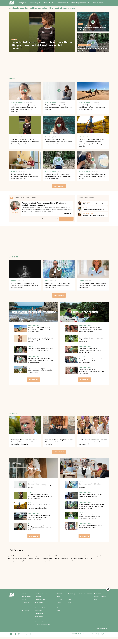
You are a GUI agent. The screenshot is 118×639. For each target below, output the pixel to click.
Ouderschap (33, 3)
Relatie (70, 602)
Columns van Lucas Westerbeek (44, 622)
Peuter (59, 602)
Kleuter (59, 605)
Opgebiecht (38, 596)
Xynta (106, 634)
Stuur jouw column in (66, 219)
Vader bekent (39, 602)
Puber (58, 610)
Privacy (96, 599)
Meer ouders (33, 536)
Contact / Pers (25, 602)
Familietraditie (39, 613)
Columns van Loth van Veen (42, 624)
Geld (69, 596)
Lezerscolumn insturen (85, 594)
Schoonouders (39, 616)
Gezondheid (61, 3)
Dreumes (59, 599)
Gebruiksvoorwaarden (100, 596)
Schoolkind (60, 608)
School (69, 605)
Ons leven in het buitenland (42, 608)
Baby (58, 596)
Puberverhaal (38, 610)
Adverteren (25, 608)
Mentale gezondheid (79, 3)
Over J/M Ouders (26, 596)
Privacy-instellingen (102, 628)
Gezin (69, 599)
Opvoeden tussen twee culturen (44, 619)
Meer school (84, 536)
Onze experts (98, 3)
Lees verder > (68, 213)
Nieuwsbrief (25, 605)
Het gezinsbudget (40, 599)
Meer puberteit (59, 452)
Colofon (24, 599)
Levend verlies (39, 605)
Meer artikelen (59, 186)
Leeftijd (21, 3)
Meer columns (59, 295)
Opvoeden (47, 3)
